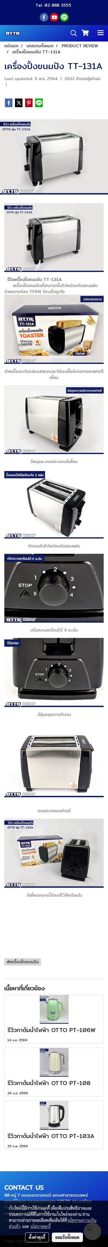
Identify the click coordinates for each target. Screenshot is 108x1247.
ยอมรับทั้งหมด (67, 1237)
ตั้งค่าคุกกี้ (37, 1237)
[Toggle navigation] (100, 33)
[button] (71, 33)
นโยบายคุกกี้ (41, 1226)
